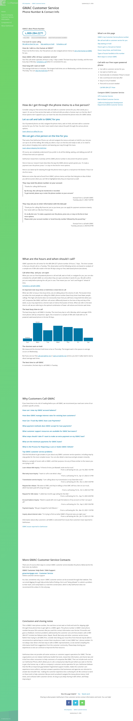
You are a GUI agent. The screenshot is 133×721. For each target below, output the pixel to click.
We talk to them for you (30, 44)
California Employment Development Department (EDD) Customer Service (110, 104)
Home (3, 12)
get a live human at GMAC (83, 51)
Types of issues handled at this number (111, 53)
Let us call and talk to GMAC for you (41, 119)
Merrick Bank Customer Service (108, 99)
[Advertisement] (57, 87)
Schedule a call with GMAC (31, 286)
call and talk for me (44, 356)
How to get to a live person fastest (109, 47)
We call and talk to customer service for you (112, 40)
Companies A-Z (6, 23)
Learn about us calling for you (32, 131)
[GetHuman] (9, 3)
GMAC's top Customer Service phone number (113, 37)
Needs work (86, 694)
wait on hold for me (59, 356)
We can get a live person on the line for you (45, 135)
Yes (79, 694)
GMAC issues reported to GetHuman (34, 527)
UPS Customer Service (105, 96)
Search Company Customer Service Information (7, 17)
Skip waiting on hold (47, 44)
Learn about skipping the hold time (34, 148)
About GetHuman (7, 26)
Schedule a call (61, 44)
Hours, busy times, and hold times (109, 50)
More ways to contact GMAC (107, 57)
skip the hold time (41, 71)
